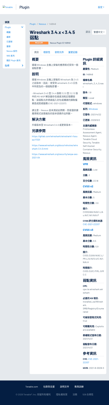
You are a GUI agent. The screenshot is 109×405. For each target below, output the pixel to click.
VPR (85, 164)
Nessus (42, 24)
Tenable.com (31, 386)
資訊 (36, 52)
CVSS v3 (88, 229)
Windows (93, 108)
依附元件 (59, 52)
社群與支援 (49, 386)
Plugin (24, 7)
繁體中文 (98, 32)
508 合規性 (88, 394)
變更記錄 (72, 52)
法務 (75, 394)
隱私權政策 (61, 394)
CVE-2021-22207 (91, 224)
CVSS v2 (88, 186)
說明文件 (64, 386)
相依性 (46, 52)
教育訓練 (79, 386)
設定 (100, 7)
